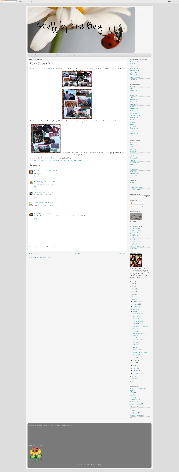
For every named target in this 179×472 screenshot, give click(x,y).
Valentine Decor (134, 80)
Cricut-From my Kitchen (40, 161)
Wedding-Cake (134, 176)
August (135, 312)
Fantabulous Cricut (68, 161)
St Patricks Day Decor (136, 75)
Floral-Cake (133, 172)
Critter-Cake (133, 165)
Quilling (132, 411)
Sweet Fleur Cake (138, 314)
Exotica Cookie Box (138, 340)
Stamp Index (85, 55)
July (134, 358)
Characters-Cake (134, 158)
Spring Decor (133, 73)
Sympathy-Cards (134, 131)
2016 (133, 284)
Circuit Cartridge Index (72, 55)
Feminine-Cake (134, 169)
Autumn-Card (133, 91)
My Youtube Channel (135, 228)
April (134, 366)
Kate (35, 213)
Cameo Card (136, 331)
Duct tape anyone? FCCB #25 (141, 316)
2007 (133, 382)
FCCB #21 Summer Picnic (140, 352)
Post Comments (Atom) (43, 258)
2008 (133, 379)
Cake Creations (134, 154)
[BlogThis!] (65, 158)
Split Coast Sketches (135, 190)
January (135, 373)
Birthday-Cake (134, 151)
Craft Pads (133, 395)
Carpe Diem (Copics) (135, 240)
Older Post (121, 254)
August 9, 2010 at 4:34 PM (44, 213)
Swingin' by (136, 319)
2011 (133, 297)
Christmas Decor (134, 62)
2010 (133, 299)
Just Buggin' (133, 406)
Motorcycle (136, 329)
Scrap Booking (78, 161)
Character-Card (134, 100)
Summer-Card (134, 129)
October (135, 307)
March (135, 368)
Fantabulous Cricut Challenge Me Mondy (43, 68)
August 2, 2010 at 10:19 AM (48, 182)
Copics (131, 393)
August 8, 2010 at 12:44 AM (46, 203)
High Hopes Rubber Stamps (137, 246)
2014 (133, 289)
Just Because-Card (135, 116)
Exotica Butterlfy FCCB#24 (140, 326)
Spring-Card (133, 127)
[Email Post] (59, 158)
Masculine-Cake (134, 174)
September (136, 309)
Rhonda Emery (38, 171)
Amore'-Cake (133, 145)
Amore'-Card (133, 89)
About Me (38, 55)
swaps (131, 136)
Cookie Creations (134, 163)
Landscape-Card (134, 118)
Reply (35, 176)
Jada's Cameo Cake (138, 334)
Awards (132, 183)
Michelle (36, 203)
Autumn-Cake (134, 147)
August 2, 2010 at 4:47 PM (45, 192)
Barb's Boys (133, 237)
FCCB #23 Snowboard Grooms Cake (141, 337)
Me (130, 409)
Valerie (36, 192)
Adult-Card (132, 86)
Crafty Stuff (133, 64)
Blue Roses (136, 343)
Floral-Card (133, 111)
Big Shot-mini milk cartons (137, 388)
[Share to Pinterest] (70, 158)
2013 (133, 292)
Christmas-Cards (134, 102)
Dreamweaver (134, 400)
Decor (131, 66)
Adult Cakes (133, 142)
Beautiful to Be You (138, 324)
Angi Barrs (37, 182)
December (136, 302)
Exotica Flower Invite (138, 321)
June (134, 361)
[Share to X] (66, 158)
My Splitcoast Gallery (135, 231)
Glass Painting (134, 68)
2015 (133, 287)
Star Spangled (136, 355)
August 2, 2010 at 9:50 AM (50, 171)
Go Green (135, 347)
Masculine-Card (134, 120)
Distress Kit (133, 397)
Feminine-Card (134, 109)
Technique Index (58, 55)
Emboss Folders (134, 402)
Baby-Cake (133, 149)
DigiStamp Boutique (135, 242)
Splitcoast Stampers (135, 233)
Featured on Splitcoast (136, 187)
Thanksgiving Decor (135, 77)
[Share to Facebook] (68, 158)
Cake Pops (132, 156)
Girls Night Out (137, 345)
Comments (135, 206)
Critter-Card (133, 107)
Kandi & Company (134, 235)
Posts (133, 203)
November (136, 304)
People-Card (133, 124)
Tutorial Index (95, 55)
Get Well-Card (133, 113)
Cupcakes (132, 167)
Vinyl (131, 418)
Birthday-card (133, 95)
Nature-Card (133, 122)
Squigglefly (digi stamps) (136, 244)
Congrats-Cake (134, 160)
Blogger (100, 465)
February (136, 371)
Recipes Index (47, 55)
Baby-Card (132, 93)
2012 (133, 294)
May (134, 363)
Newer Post (33, 254)
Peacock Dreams (137, 350)
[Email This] (63, 158)
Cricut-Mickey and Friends (55, 161)
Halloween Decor (134, 71)
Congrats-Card (134, 104)
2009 (133, 377)
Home (30, 55)
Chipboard (132, 391)
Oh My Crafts (133, 249)
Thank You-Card (134, 133)
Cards (131, 98)
